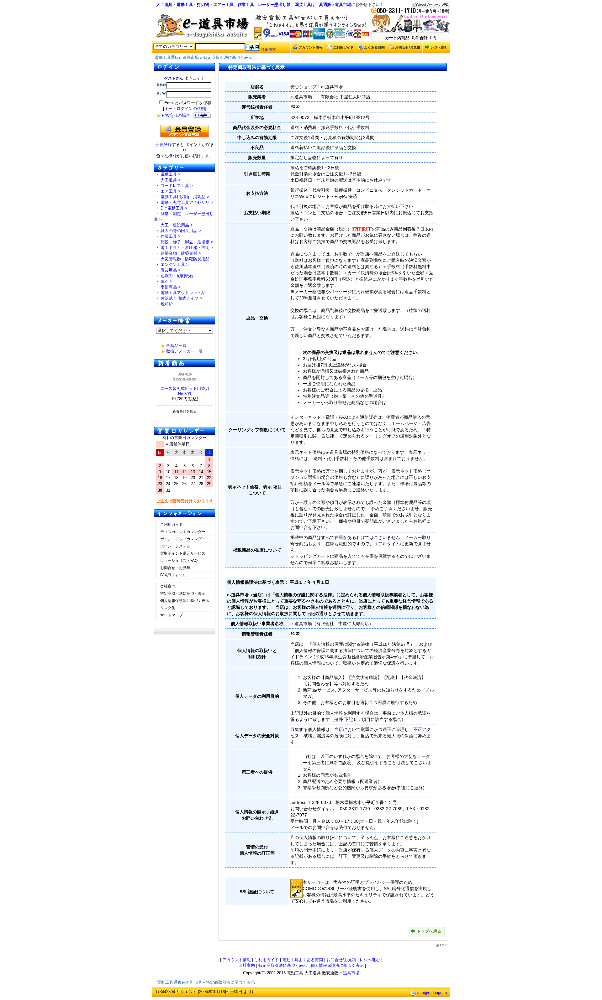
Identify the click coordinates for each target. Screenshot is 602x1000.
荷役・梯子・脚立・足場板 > (187, 242)
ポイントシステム (175, 546)
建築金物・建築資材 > (181, 253)
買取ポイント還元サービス (182, 553)
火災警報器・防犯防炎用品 (185, 258)
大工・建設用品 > (177, 225)
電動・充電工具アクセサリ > (187, 202)
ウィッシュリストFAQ (179, 560)
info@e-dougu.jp (432, 993)
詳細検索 (268, 49)
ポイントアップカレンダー (182, 539)
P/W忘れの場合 (176, 115)
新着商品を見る (184, 411)
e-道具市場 (349, 973)
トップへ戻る (429, 931)
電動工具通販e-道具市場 (177, 57)
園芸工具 (303, 4)
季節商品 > (171, 287)
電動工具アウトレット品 (183, 292)
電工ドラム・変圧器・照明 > (187, 247)
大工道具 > (171, 180)
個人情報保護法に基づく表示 (184, 600)
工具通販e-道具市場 (333, 4)
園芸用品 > (171, 270)
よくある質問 (374, 47)
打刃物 (203, 4)
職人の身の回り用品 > (181, 230)
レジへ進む (439, 47)
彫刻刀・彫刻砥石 (177, 275)
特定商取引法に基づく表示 (227, 57)
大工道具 (164, 4)
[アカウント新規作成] (184, 131)
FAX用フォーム (173, 575)
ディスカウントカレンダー (182, 532)
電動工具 (185, 4)
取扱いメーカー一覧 (184, 351)
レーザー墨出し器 (274, 4)
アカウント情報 (310, 47)
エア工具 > (171, 191)
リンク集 (167, 608)
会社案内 (167, 586)
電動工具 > (171, 174)
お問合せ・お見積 (175, 568)
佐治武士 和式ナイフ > (181, 298)
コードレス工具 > (177, 185)
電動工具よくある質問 (302, 959)
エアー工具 (223, 4)
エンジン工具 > (175, 264)
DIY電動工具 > (174, 208)
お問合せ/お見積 (407, 47)
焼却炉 (167, 304)
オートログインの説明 (184, 108)
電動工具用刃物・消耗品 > (185, 196)
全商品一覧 (176, 345)
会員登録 (164, 144)
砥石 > (166, 281)
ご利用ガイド (343, 47)
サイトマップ (171, 615)
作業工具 (246, 4)
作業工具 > (171, 236)
